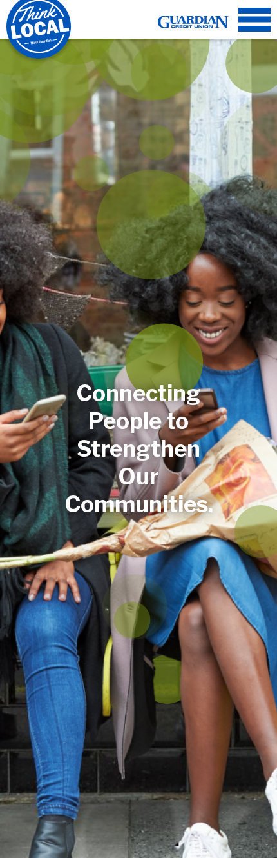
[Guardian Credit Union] (193, 20)
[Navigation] (254, 19)
